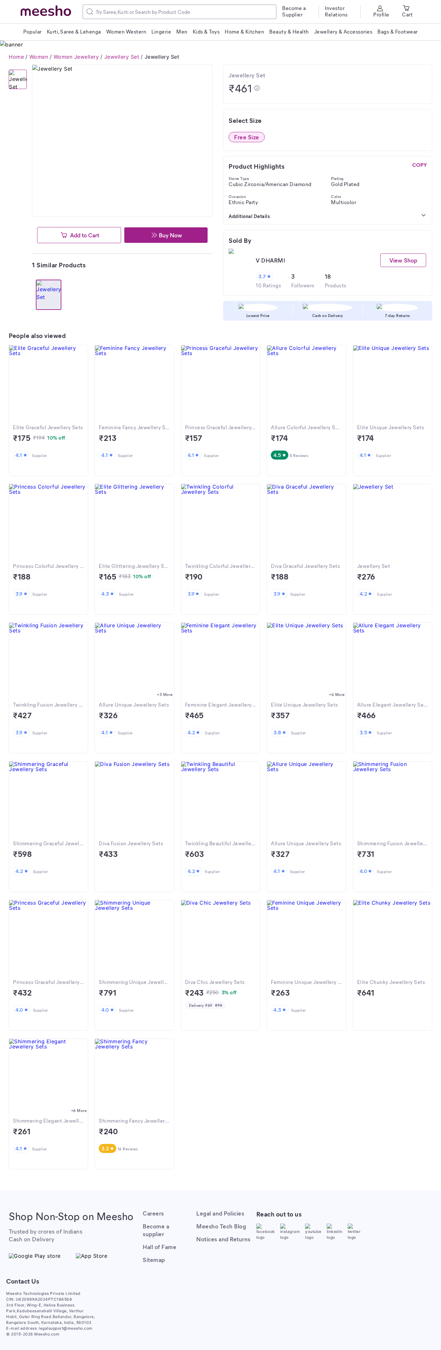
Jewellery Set (121, 57)
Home (16, 57)
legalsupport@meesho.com (66, 1328)
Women (38, 57)
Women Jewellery (76, 57)
